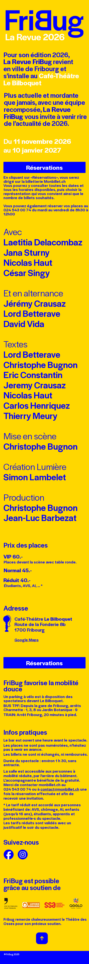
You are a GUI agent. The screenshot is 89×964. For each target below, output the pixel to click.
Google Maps (26, 640)
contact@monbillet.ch (59, 789)
